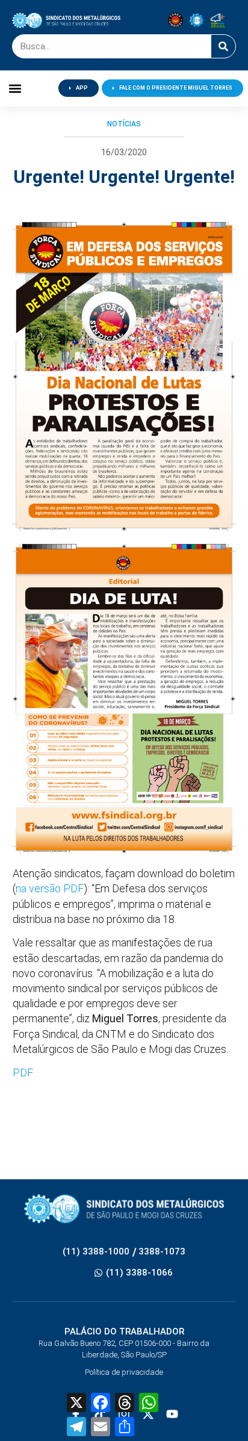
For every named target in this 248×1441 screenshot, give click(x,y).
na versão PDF (50, 888)
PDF (23, 1072)
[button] (15, 88)
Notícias (124, 124)
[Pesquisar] (223, 46)
